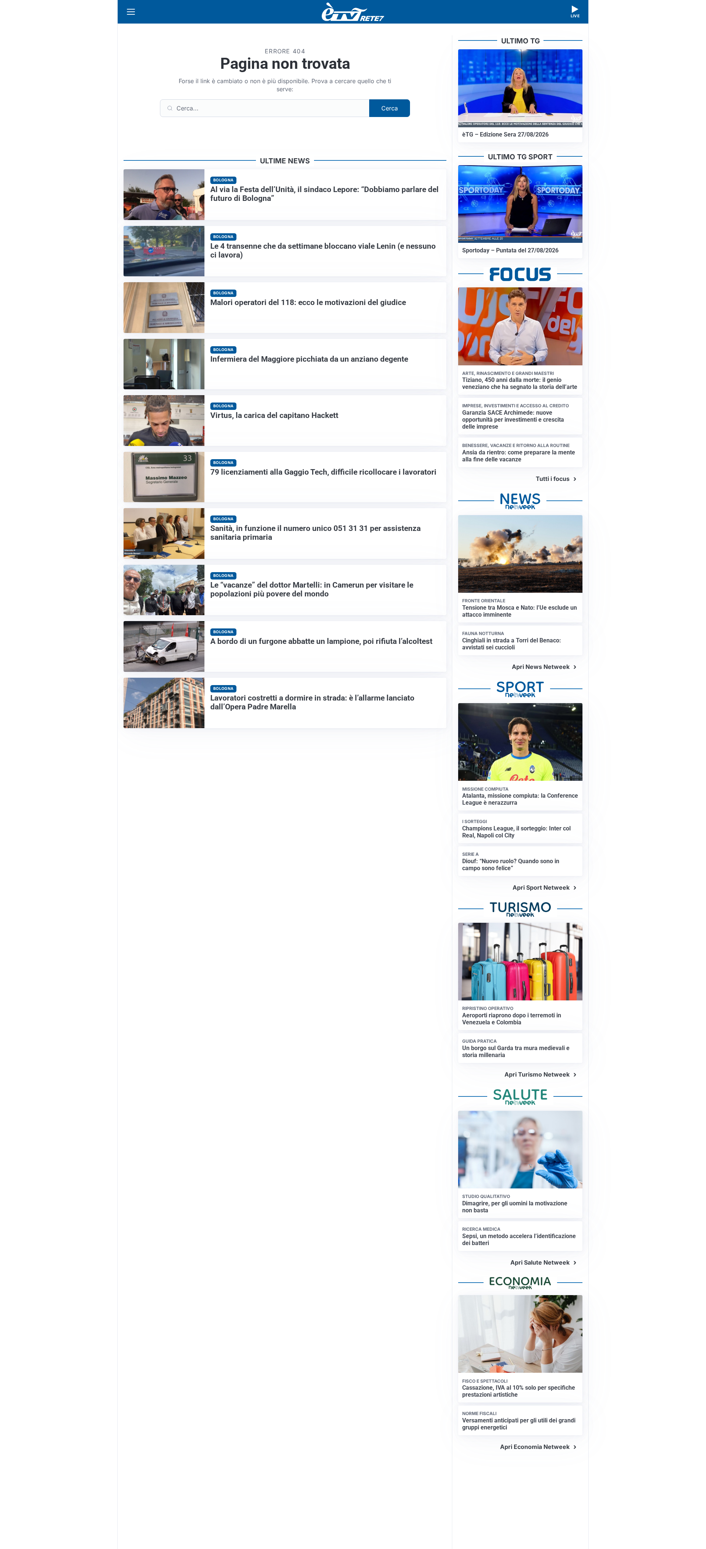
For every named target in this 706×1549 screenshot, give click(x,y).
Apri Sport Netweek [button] (541, 887)
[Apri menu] (131, 12)
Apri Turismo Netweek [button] (537, 1074)
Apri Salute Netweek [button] (540, 1262)
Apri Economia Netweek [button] (535, 1446)
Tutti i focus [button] (553, 478)
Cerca (389, 108)
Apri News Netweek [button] (541, 666)
